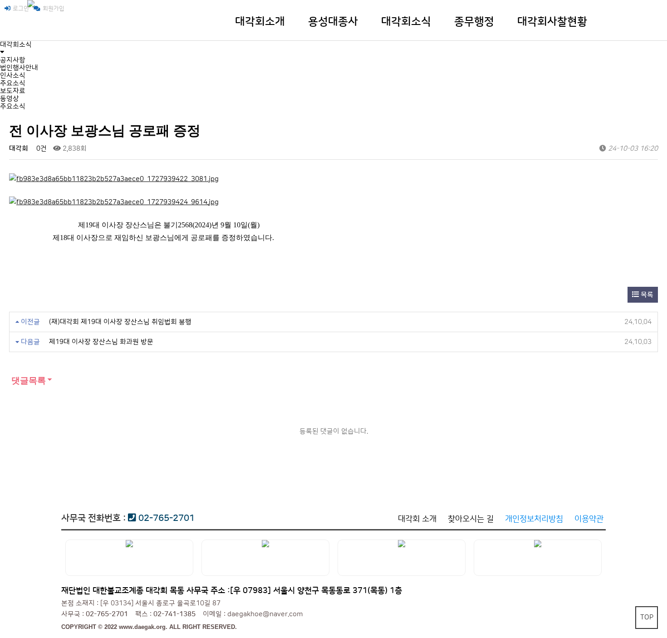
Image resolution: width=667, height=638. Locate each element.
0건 (40, 148)
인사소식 (12, 75)
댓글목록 (27, 380)
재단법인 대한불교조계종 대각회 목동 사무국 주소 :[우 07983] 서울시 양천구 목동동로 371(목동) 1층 (231, 590)
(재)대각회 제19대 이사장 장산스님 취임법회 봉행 (120, 322)
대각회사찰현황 (552, 22)
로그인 (21, 8)
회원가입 (53, 8)
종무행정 (474, 22)
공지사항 (12, 60)
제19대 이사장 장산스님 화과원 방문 (101, 342)
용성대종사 (333, 22)
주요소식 (12, 83)
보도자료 (12, 91)
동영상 (9, 99)
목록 (646, 295)
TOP (646, 617)
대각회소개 (260, 22)
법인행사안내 (19, 68)
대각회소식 (406, 22)
